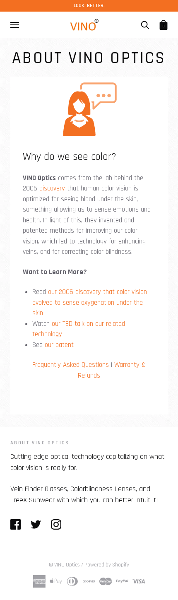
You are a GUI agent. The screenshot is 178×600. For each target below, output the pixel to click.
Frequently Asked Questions (70, 364)
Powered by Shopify (106, 564)
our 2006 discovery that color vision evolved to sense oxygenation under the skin (89, 302)
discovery (52, 188)
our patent (59, 344)
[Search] (145, 25)
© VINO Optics (64, 564)
